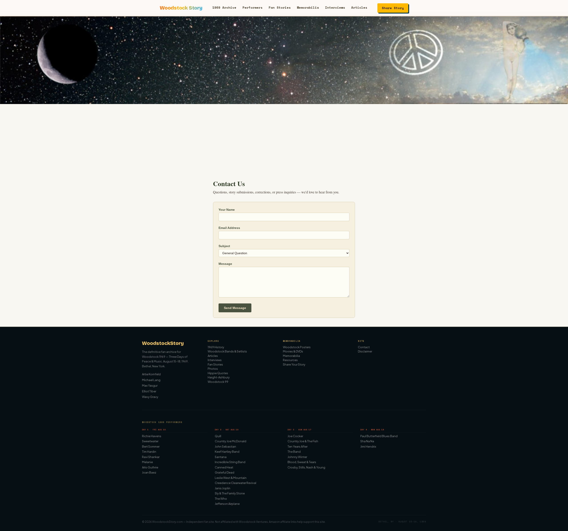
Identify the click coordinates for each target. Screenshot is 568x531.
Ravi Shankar (151, 457)
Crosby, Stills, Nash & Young (306, 467)
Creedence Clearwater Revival (235, 483)
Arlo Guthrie (150, 467)
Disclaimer (365, 351)
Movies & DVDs (293, 351)
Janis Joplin (222, 488)
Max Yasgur (150, 385)
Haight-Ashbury (219, 377)
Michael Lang (151, 380)
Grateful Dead (224, 472)
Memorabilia (308, 7)
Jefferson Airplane (227, 503)
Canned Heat (224, 467)
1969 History (216, 347)
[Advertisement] (284, 137)
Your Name (227, 209)
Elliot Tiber (149, 391)
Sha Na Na (367, 441)
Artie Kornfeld (151, 374)
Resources (290, 360)
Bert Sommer (151, 446)
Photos (213, 368)
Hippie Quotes (218, 373)
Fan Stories (280, 7)
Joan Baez (149, 472)
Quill (218, 436)
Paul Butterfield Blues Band (379, 436)
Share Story (393, 8)
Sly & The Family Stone (230, 493)
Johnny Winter (297, 457)
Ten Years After (298, 446)
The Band (294, 451)
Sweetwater (150, 441)
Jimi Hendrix (368, 446)
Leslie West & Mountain (231, 478)
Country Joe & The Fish (303, 441)
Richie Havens (151, 436)
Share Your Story (294, 364)
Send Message (235, 308)
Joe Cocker (295, 436)
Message (225, 264)
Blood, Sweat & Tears (302, 462)
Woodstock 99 (218, 382)
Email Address (229, 228)
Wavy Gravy (150, 397)
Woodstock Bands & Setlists (227, 351)
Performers (252, 7)
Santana (221, 457)
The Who (221, 498)
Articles (359, 7)
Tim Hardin (149, 451)
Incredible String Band (230, 462)
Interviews (335, 7)
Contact (364, 347)
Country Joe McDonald (230, 441)
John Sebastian (225, 446)
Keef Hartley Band (227, 451)
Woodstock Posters (297, 347)
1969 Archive (224, 7)
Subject (224, 246)
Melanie (147, 462)
